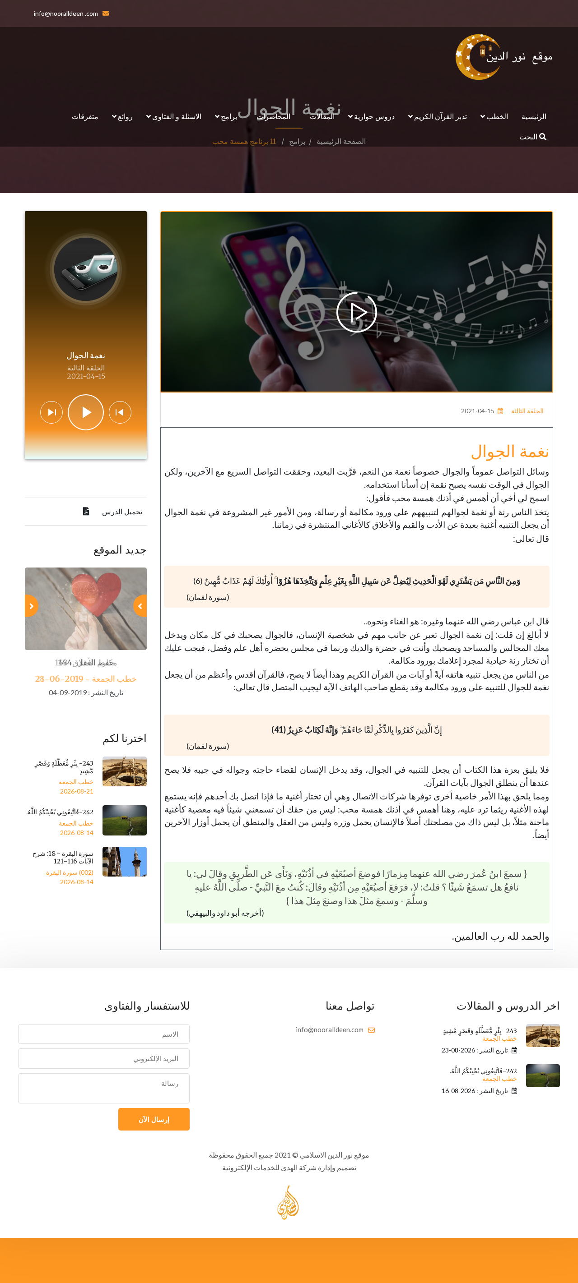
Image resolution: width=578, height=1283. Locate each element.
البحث (529, 136)
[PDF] (86, 511)
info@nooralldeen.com (330, 1029)
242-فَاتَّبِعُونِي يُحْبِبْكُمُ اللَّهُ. (59, 812)
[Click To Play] (356, 312)
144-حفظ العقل (86, 662)
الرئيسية (534, 116)
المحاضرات (273, 116)
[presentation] (140, 606)
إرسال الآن (154, 1119)
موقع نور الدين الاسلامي (334, 1154)
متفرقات (85, 116)
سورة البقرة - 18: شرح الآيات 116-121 (63, 857)
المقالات (322, 116)
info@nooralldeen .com (66, 13)
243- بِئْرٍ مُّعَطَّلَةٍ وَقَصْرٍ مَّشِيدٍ (64, 767)
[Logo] (504, 57)
